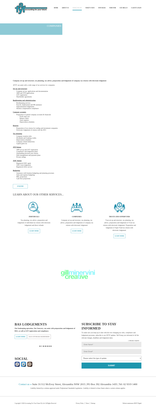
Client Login (136, 8)
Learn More (34, 231)
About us (65, 8)
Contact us (24, 384)
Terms (87, 403)
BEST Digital (137, 403)
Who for (112, 8)
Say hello (123, 8)
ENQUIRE (20, 186)
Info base (102, 8)
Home (56, 8)
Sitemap (93, 403)
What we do (77, 8)
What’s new (90, 8)
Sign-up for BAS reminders (39, 336)
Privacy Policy (80, 403)
